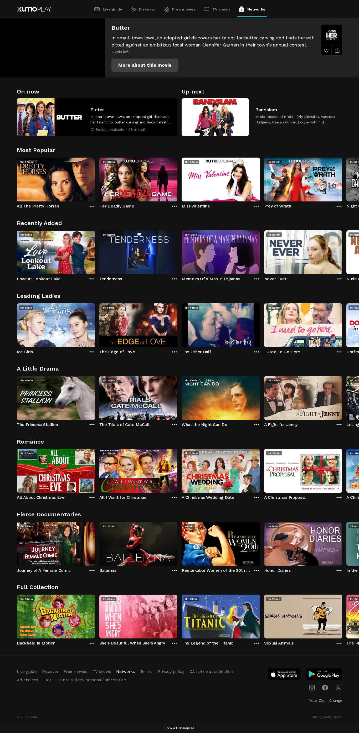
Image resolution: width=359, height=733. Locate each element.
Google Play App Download (324, 675)
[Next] (342, 178)
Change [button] (335, 700)
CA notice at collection (211, 671)
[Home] (34, 9)
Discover (147, 9)
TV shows (221, 9)
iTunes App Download (284, 675)
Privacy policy (171, 671)
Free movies (184, 9)
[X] (338, 688)
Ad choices (27, 679)
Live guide (112, 9)
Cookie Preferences (179, 728)
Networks (256, 9)
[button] (144, 65)
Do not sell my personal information (91, 679)
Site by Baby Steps (327, 717)
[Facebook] (325, 688)
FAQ (47, 679)
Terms (146, 671)
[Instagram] (312, 688)
